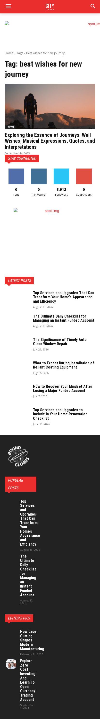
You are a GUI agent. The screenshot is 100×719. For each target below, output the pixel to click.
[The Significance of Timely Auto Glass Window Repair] (17, 346)
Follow (38, 170)
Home (9, 53)
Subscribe (84, 170)
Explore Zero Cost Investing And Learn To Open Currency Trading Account (27, 680)
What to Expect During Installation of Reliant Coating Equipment (63, 365)
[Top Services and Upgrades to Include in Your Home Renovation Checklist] (17, 416)
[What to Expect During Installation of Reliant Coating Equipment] (17, 369)
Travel (10, 127)
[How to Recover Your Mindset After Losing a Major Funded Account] (17, 392)
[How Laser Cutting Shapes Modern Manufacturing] (11, 634)
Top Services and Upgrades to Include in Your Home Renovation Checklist (60, 414)
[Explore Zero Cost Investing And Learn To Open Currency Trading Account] (11, 664)
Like (16, 170)
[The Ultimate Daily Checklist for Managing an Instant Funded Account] (17, 322)
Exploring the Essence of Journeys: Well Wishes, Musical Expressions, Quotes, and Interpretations (50, 141)
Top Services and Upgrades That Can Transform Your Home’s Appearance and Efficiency (63, 297)
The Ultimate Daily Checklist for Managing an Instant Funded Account (63, 318)
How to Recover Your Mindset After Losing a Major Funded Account (62, 388)
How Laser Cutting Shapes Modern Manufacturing (32, 640)
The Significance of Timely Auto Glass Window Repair (60, 341)
